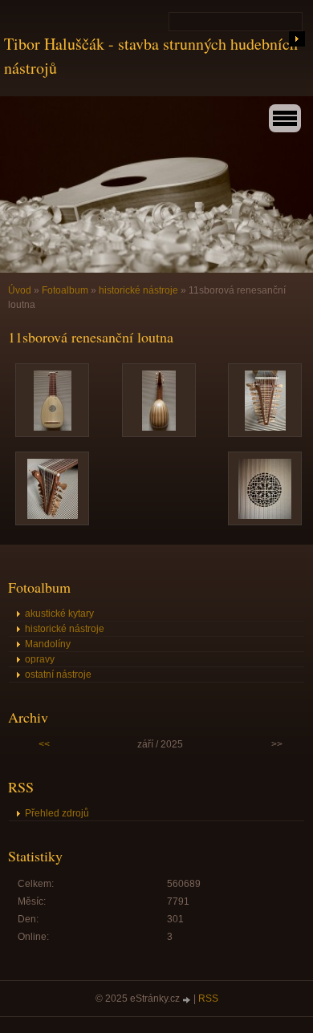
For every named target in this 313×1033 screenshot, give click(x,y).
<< (44, 744)
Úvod (19, 290)
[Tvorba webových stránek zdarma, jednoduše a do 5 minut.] (187, 999)
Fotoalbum (65, 290)
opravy (40, 659)
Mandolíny (48, 644)
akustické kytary (59, 613)
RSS (208, 998)
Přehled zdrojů (57, 813)
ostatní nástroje (58, 674)
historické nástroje (138, 290)
